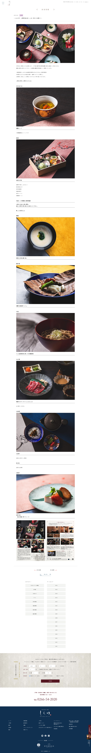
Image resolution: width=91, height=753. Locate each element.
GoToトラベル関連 (35, 585)
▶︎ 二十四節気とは (20, 210)
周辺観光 (55, 728)
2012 (56, 642)
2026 (56, 585)
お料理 (21, 15)
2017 (56, 622)
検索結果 (25, 675)
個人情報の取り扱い (73, 726)
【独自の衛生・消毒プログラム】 (24, 80)
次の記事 (52, 570)
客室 (9, 729)
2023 (56, 597)
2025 (56, 589)
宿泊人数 (25, 672)
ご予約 (40, 720)
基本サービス (41, 723)
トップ (9, 720)
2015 (56, 630)
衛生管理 (35, 609)
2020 (56, 609)
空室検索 (50, 681)
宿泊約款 (71, 724)
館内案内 (25, 723)
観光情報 (35, 613)
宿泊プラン (26, 729)
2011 (56, 646)
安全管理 (35, 601)
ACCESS (76, 1)
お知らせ (35, 593)
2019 (56, 613)
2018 (56, 618)
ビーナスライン (57, 720)
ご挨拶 (9, 723)
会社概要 (71, 728)
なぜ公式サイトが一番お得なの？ (45, 727)
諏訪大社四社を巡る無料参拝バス (58, 723)
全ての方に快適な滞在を (59, 726)
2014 (56, 634)
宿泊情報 (35, 605)
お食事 (9, 727)
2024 (56, 593)
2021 (56, 605)
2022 (56, 601)
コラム (34, 597)
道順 (24, 725)
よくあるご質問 (42, 725)
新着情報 (25, 720)
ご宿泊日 (25, 666)
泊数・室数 (25, 669)
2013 (56, 638)
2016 (56, 626)
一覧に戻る (45, 574)
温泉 (9, 725)
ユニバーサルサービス (28, 727)
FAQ (81, 1)
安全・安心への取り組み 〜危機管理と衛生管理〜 (74, 721)
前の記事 (39, 570)
